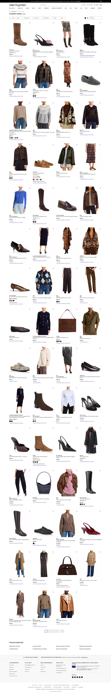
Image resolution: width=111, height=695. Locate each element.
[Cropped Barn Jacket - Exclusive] (44, 74)
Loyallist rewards (28, 667)
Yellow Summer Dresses (85, 648)
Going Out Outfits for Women (63, 646)
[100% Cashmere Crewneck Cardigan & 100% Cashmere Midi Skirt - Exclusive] (20, 400)
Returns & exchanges (13, 671)
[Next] (29, 34)
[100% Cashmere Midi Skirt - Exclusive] (44, 241)
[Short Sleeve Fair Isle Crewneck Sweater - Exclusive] (20, 74)
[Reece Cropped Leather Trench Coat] (20, 157)
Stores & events (59, 672)
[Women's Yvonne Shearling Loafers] (91, 74)
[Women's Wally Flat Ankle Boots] (44, 440)
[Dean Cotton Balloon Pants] (20, 482)
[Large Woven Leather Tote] (67, 321)
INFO (69, 1)
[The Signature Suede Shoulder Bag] (44, 482)
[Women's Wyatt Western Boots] (44, 200)
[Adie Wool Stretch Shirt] (91, 321)
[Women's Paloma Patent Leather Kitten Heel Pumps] (91, 360)
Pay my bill (27, 671)
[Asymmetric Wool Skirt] (67, 360)
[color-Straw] (13, 137)
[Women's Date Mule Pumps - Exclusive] (20, 440)
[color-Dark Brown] (82, 504)
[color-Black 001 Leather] (80, 504)
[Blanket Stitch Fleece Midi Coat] (67, 241)
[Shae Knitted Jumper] (91, 115)
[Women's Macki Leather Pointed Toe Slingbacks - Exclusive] (91, 523)
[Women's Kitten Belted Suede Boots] (91, 35)
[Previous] (10, 34)
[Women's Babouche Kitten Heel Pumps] (20, 280)
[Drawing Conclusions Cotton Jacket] (91, 564)
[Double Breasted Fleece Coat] (67, 115)
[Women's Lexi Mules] (44, 523)
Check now (90, 669)
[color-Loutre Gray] (39, 179)
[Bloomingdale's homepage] (10, 11)
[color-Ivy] (12, 178)
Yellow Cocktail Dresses (61, 648)
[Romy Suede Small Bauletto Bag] (67, 564)
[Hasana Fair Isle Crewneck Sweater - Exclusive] (44, 115)
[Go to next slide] (99, 1)
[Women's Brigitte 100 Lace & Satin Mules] (91, 400)
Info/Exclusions (84, 657)
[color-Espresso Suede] (33, 421)
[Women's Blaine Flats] (20, 321)
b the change (43, 667)
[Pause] (101, 1)
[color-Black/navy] (12, 421)
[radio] (33, 96)
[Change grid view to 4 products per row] (85, 18)
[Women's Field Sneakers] (44, 157)
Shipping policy (12, 673)
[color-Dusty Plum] (15, 137)
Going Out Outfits (37, 646)
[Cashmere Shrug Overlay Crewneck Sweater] (44, 360)
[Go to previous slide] (10, 1)
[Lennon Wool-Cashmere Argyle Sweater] (44, 280)
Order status (27, 669)
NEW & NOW (14, 11)
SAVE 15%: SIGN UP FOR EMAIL (31, 657)
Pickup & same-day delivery (61, 670)
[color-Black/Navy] (10, 421)
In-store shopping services (61, 668)
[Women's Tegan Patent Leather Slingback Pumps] (67, 440)
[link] (20, 53)
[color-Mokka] (12, 300)
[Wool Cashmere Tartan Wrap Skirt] (91, 157)
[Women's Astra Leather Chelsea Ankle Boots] (44, 400)
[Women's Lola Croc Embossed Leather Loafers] (67, 200)
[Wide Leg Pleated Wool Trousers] (67, 280)
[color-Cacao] (10, 178)
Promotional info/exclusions (82, 669)
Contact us (11, 667)
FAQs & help (11, 669)
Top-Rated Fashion (13, 648)
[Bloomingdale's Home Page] (17, 5)
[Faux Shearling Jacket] (67, 604)
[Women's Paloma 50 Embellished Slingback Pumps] (44, 35)
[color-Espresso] (35, 462)
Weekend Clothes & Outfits (85, 646)
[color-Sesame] (10, 137)
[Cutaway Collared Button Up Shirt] (67, 400)
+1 (42, 179)
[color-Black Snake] (37, 462)
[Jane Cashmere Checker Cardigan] (20, 200)
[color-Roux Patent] (35, 543)
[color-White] (59, 421)
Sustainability (43, 671)
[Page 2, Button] (65, 631)
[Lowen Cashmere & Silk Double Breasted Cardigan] (67, 523)
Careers (42, 669)
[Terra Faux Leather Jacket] (91, 200)
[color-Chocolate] (59, 341)
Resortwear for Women (14, 646)
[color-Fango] (10, 300)
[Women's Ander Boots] (91, 482)
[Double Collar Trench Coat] (20, 564)
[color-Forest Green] (35, 96)
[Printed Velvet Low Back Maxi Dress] (67, 74)
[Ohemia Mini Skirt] (67, 35)
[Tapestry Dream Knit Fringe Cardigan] (91, 241)
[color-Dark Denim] (17, 137)
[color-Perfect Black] (40, 179)
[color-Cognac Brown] (33, 179)
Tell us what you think (13, 675)
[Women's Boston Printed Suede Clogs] (20, 360)
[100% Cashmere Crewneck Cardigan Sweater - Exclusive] (44, 321)
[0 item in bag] (101, 5)
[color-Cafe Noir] (33, 221)
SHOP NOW (73, 1)
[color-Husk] (33, 462)
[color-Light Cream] (35, 179)
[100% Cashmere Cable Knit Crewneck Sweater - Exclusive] (20, 115)
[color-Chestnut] (57, 341)
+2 (18, 137)
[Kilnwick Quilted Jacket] (67, 157)
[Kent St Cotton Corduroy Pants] (91, 280)
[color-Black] (12, 137)
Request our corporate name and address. (67, 689)
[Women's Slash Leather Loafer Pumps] (20, 241)
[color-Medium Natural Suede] (84, 504)
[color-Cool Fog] (57, 421)
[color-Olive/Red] (33, 96)
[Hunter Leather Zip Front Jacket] (67, 482)
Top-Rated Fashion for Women (40, 648)
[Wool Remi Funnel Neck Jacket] (44, 604)
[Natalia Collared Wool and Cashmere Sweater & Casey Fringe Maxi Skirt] (20, 604)
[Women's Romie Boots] (20, 35)
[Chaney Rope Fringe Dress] (44, 564)
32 (62, 631)
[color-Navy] (37, 179)
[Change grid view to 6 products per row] (87, 18)
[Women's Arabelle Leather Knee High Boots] (20, 523)
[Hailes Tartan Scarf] (91, 440)
